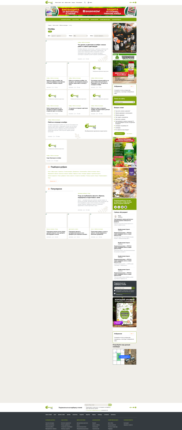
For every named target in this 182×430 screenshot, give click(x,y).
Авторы (73, 2)
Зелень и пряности (70, 175)
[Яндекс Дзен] (135, 2)
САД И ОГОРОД (75, 19)
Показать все (52, 181)
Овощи (96, 175)
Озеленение (95, 426)
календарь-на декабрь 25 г (121, 125)
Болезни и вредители (52, 175)
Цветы (76, 229)
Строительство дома (95, 173)
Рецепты (88, 414)
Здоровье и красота (128, 424)
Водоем (94, 423)
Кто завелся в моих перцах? (122, 129)
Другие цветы (71, 229)
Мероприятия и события (53, 173)
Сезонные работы (83, 171)
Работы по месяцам (86, 42)
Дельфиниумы (76, 171)
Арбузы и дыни (54, 171)
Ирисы (98, 171)
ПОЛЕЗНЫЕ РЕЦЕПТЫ (116, 19)
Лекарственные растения (82, 428)
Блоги (49, 171)
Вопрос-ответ (68, 2)
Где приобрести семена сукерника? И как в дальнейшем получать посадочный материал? (125, 122)
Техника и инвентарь (113, 426)
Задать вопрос (119, 133)
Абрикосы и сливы (77, 173)
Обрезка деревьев (119, 115)
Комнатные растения (81, 426)
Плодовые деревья (103, 175)
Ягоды (49, 177)
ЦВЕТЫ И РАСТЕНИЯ (84, 19)
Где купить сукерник (120, 119)
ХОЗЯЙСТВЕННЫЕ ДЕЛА (105, 19)
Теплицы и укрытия (90, 175)
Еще (131, 86)
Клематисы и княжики (63, 173)
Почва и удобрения (62, 175)
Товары (94, 414)
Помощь (100, 414)
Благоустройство (112, 424)
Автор (91, 35)
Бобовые (70, 173)
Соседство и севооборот (80, 175)
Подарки (82, 414)
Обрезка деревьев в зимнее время (123, 113)
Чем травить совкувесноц (121, 117)
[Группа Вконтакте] (132, 2)
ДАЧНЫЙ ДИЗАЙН (94, 19)
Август (92, 229)
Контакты (113, 414)
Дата (49, 35)
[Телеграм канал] (130, 2)
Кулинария (126, 423)
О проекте (106, 414)
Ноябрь (79, 42)
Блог (63, 2)
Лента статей (58, 2)
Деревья (89, 173)
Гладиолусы (60, 171)
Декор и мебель (96, 424)
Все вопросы (129, 133)
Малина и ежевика (50, 229)
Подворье (110, 428)
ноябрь (50, 31)
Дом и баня (110, 423)
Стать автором (79, 2)
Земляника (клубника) (82, 193)
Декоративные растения (82, 423)
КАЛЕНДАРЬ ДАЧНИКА (66, 19)
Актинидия (84, 173)
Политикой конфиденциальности (124, 293)
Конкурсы (75, 414)
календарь (117, 127)
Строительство (95, 428)
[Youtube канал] (134, 2)
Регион (70, 35)
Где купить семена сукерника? (122, 111)
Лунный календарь (68, 171)
